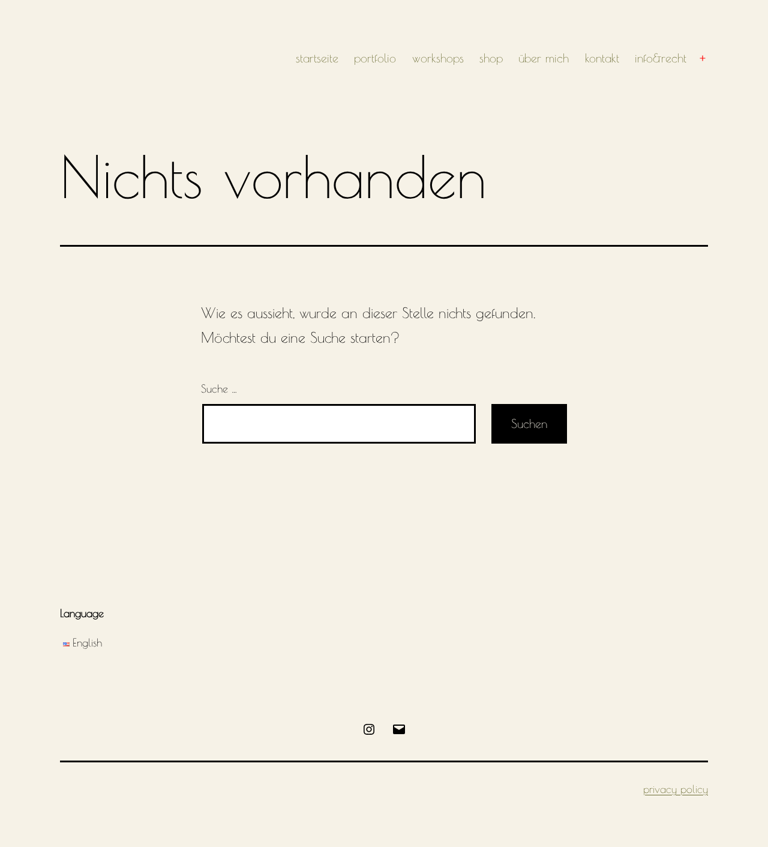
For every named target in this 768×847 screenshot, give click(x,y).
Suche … (219, 388)
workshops (438, 58)
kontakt (602, 58)
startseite (317, 58)
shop (491, 58)
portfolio (375, 58)
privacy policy (675, 789)
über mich (543, 58)
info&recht (660, 58)
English (87, 642)
